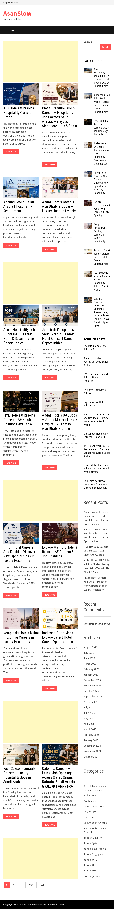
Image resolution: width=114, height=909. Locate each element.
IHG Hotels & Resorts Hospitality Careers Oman (18, 112)
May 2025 (89, 718)
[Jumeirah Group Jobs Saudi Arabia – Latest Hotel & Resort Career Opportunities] (88, 95)
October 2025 (91, 691)
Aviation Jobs (91, 801)
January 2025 (91, 740)
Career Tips (90, 812)
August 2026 (90, 647)
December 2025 (92, 680)
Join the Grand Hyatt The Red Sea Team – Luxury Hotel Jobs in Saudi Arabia (97, 419)
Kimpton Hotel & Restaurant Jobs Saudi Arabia (96, 362)
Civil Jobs (89, 817)
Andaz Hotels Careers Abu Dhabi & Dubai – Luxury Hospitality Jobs (59, 206)
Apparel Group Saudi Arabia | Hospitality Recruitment (18, 206)
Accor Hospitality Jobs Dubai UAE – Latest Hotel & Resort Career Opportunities (20, 336)
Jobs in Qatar (91, 843)
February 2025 (91, 734)
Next (41, 885)
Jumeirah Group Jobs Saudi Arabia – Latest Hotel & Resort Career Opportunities (58, 336)
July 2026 (89, 652)
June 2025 (89, 713)
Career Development (95, 806)
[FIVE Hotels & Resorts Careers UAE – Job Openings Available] (88, 121)
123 (86, 780)
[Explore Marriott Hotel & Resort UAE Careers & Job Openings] (88, 202)
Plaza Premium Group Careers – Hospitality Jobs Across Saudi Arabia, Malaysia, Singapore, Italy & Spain (59, 117)
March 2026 (90, 663)
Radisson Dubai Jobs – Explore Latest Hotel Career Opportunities (59, 637)
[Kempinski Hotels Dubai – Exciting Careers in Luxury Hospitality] (88, 225)
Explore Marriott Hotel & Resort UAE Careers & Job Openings (59, 551)
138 (31, 885)
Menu (11, 30)
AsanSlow (17, 13)
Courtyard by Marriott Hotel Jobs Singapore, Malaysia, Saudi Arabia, (95, 484)
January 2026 (91, 674)
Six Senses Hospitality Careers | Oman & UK (96, 435)
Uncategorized (92, 876)
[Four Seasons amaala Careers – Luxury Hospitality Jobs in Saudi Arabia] (88, 273)
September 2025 (93, 696)
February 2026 (91, 669)
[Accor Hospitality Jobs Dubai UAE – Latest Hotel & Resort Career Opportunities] (88, 69)
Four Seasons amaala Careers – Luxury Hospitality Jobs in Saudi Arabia (19, 775)
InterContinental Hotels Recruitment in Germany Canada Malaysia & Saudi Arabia (97, 451)
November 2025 (92, 685)
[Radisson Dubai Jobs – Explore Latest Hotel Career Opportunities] (88, 250)
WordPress (49, 904)
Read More (12, 151)
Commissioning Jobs (95, 822)
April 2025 (89, 723)
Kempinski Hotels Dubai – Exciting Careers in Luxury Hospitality (21, 637)
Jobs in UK (89, 865)
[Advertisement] (40, 61)
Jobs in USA (90, 870)
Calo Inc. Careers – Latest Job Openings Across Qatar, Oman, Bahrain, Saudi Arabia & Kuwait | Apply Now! (58, 777)
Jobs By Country (93, 837)
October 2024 (91, 756)
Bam (62, 904)
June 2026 (89, 658)
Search (88, 41)
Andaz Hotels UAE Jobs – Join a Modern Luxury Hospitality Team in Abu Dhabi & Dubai (59, 422)
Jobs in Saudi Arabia (95, 848)
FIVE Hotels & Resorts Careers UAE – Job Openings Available (19, 419)
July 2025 (89, 707)
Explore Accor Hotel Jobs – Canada (94, 404)
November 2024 (92, 751)
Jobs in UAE (90, 859)
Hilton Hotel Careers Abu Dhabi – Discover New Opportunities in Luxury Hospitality (19, 554)
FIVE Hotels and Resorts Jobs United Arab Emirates (96, 377)
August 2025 (90, 702)
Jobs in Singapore (93, 854)
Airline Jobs (90, 795)
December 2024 (92, 745)
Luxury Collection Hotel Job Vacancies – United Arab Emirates (96, 469)
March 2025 (90, 729)
